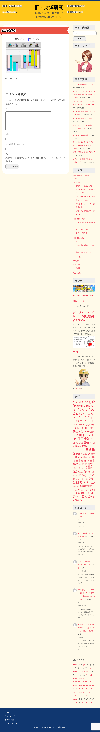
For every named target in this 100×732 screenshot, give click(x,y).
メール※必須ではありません (15, 144)
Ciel (76, 352)
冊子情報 (86, 439)
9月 (79, 682)
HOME (4, 6)
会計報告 (79, 268)
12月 (89, 668)
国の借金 (78, 443)
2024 (75, 672)
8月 (76, 682)
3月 (84, 665)
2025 (75, 665)
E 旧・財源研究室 (79, 219)
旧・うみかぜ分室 (82, 229)
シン (79, 568)
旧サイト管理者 (81, 233)
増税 (87, 446)
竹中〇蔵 (76, 486)
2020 (75, 699)
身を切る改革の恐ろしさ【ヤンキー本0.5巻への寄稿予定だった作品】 (84, 145)
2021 (75, 692)
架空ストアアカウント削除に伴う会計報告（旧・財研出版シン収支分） (84, 94)
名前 (7, 134)
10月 (82, 682)
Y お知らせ (77, 264)
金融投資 (81, 493)
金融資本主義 (83, 494)
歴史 (80, 468)
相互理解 (84, 471)
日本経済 (82, 460)
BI (75, 402)
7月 (74, 688)
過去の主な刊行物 (15, 6)
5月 (90, 672)
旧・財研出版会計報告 (81, 135)
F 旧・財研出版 (78, 238)
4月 (87, 672)
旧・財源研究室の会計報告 (82, 118)
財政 (79, 489)
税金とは (80, 479)
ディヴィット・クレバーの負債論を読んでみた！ (84, 316)
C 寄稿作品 (76, 182)
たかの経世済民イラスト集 (85, 196)
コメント (9, 109)
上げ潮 (85, 428)
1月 (79, 672)
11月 (86, 675)
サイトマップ (10, 716)
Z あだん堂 (77, 273)
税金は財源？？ (84, 480)
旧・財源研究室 (49, 7)
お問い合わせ (10, 720)
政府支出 (84, 453)
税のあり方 (87, 475)
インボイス (83, 411)
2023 (75, 678)
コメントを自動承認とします (83, 84)
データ (85, 421)
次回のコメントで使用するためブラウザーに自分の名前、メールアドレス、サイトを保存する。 (35, 159)
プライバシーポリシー (13, 723)
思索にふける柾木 (82, 200)
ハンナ (78, 389)
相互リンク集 (79, 301)
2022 (75, 685)
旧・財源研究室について (76, 6)
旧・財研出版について (75, 12)
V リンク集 (77, 257)
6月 (92, 678)
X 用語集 (76, 261)
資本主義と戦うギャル (84, 252)
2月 (81, 672)
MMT (83, 402)
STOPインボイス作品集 (84, 186)
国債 (88, 442)
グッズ (83, 414)
